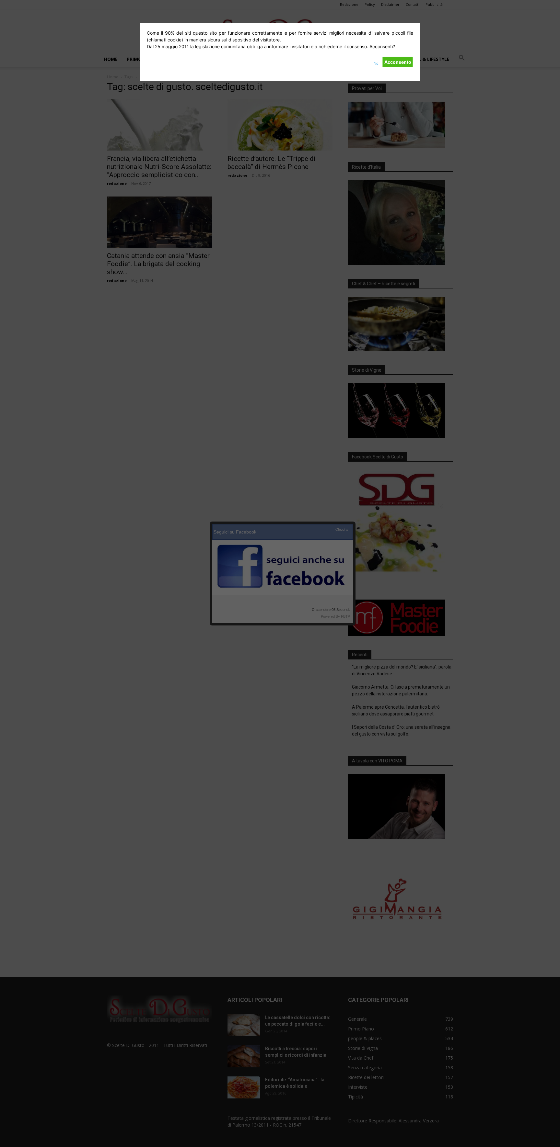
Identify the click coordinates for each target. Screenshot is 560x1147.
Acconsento (397, 62)
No (376, 63)
